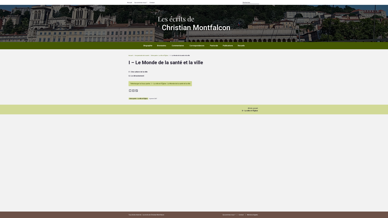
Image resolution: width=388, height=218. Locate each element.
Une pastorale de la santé (142, 55)
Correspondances (197, 46)
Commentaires (178, 46)
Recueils (241, 46)
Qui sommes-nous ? (140, 2)
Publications (228, 46)
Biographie (147, 46)
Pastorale (214, 46)
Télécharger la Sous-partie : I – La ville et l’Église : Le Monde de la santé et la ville (160, 84)
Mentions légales (252, 215)
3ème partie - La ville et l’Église (159, 55)
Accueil (129, 2)
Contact (152, 2)
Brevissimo (161, 46)
